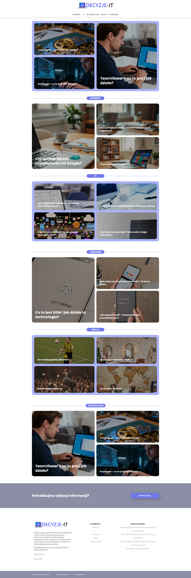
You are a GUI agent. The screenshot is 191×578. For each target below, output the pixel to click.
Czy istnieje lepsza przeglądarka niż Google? (58, 160)
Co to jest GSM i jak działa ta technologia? (60, 314)
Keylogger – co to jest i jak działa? (57, 83)
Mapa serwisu (63, 574)
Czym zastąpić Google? (113, 164)
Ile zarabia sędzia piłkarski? (53, 359)
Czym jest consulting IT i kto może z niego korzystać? (123, 233)
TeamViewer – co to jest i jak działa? (126, 80)
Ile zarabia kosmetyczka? (114, 359)
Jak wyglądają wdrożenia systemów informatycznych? (58, 204)
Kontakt (38, 558)
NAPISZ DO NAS (145, 496)
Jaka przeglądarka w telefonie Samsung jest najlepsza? (125, 129)
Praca (104, 14)
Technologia (93, 14)
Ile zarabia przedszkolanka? (138, 548)
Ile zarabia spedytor (111, 388)
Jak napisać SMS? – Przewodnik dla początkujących (120, 316)
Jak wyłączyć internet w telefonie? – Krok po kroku (125, 283)
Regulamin (80, 574)
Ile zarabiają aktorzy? (49, 388)
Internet (77, 14)
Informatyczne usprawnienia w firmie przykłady (127, 206)
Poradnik (114, 14)
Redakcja (39, 554)
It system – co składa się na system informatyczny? (57, 233)
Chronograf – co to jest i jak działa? (58, 49)
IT (83, 14)
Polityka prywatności (41, 574)
